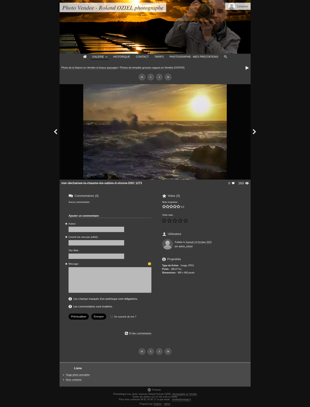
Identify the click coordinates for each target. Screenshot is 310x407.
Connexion (242, 6)
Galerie (98, 56)
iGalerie (157, 404)
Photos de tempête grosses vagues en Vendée (146, 67)
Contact (142, 56)
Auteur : (73, 223)
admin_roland (185, 246)
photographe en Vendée (184, 394)
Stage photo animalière (78, 375)
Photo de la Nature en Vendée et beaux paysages (89, 67)
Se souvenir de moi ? (125, 316)
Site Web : (74, 250)
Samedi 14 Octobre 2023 (199, 242)
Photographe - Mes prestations (194, 56)
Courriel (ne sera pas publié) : (84, 237)
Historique (121, 56)
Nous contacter (74, 379)
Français (154, 390)
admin (167, 404)
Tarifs (159, 56)
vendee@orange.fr (181, 399)
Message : (74, 263)
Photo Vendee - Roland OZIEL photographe (112, 7)
